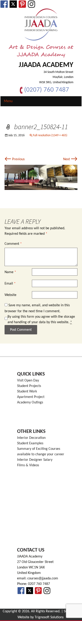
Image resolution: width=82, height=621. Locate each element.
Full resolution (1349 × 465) (50, 135)
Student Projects (29, 386)
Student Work (27, 391)
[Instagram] (31, 4)
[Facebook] (4, 4)
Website (10, 295)
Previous (15, 159)
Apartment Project (30, 397)
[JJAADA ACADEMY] (41, 24)
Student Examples (30, 443)
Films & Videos (28, 465)
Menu (8, 101)
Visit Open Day (28, 380)
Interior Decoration (31, 438)
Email (10, 283)
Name (10, 272)
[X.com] (13, 4)
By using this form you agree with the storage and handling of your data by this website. (41, 319)
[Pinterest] (22, 4)
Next (70, 159)
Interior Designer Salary (34, 460)
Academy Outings (30, 402)
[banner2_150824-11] (41, 177)
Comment (13, 244)
